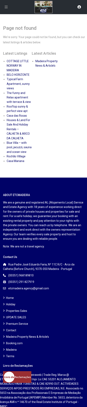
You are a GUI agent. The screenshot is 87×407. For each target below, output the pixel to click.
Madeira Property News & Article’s (27, 336)
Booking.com (14, 343)
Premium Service (17, 323)
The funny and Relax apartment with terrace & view (19, 97)
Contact (11, 330)
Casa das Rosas (17, 115)
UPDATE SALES (16, 317)
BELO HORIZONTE (18, 74)
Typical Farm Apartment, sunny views (18, 84)
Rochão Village (16, 156)
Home (10, 297)
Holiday (10, 304)
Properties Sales (16, 310)
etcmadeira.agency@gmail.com (28, 288)
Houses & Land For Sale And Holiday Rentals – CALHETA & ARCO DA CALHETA (18, 129)
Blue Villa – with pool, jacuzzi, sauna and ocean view (19, 147)
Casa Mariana (15, 161)
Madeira (11, 349)
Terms (10, 356)
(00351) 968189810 (21, 275)
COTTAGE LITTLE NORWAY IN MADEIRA (18, 66)
